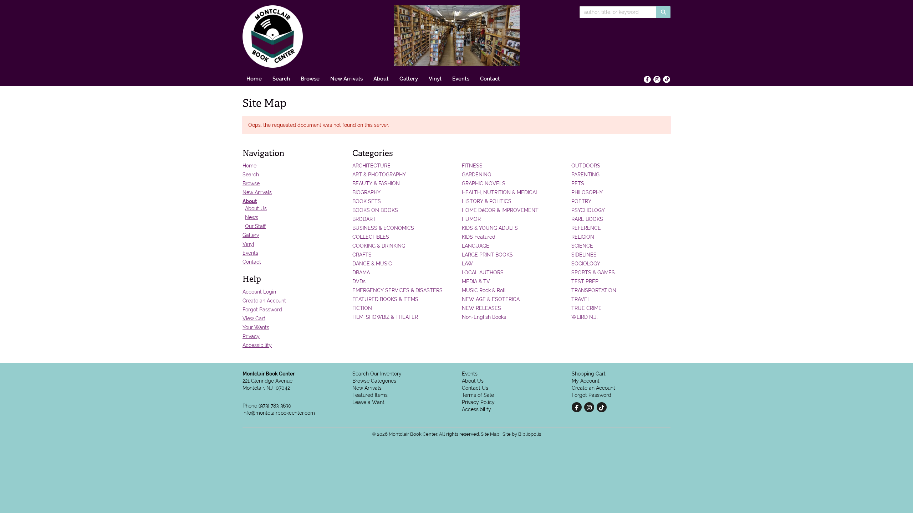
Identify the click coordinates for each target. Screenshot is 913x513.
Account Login (259, 292)
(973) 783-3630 (275, 406)
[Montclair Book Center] (310, 36)
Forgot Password (262, 309)
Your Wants (256, 327)
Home (254, 79)
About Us (256, 208)
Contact (490, 79)
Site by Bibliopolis (522, 434)
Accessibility (257, 345)
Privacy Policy (478, 402)
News (251, 217)
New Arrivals (346, 79)
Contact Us (475, 388)
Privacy (251, 336)
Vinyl (435, 79)
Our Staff (255, 226)
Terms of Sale (478, 395)
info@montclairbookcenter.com (279, 413)
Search (281, 79)
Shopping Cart (589, 374)
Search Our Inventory (377, 374)
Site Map (490, 434)
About (381, 79)
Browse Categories (374, 381)
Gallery (408, 79)
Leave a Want (368, 402)
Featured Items (370, 395)
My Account (586, 381)
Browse (310, 79)
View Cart (254, 318)
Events (460, 79)
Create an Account (264, 301)
